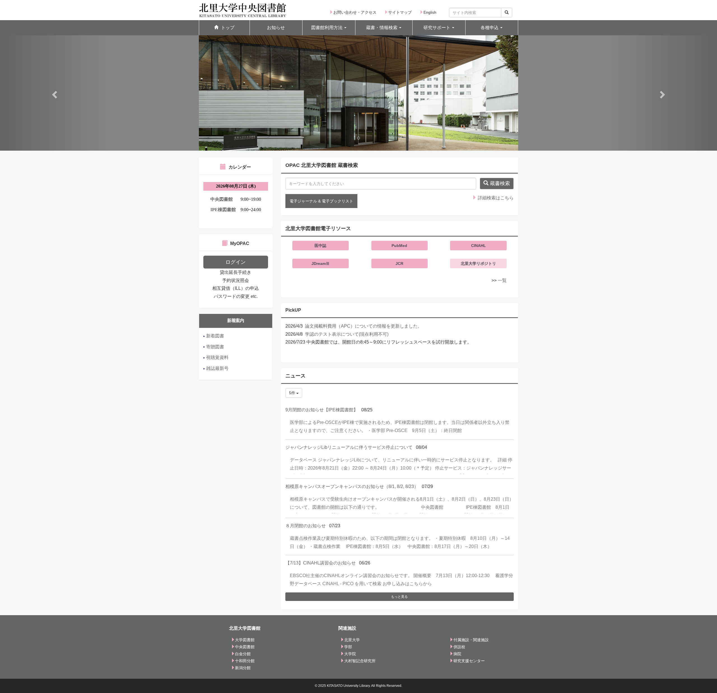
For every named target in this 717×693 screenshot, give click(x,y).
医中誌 (320, 245)
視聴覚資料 (217, 357)
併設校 (459, 647)
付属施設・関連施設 (471, 640)
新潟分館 (243, 668)
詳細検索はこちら (495, 197)
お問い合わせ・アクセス (354, 12)
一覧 (502, 280)
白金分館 (243, 654)
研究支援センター (469, 661)
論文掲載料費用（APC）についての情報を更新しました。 (363, 326)
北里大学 (352, 640)
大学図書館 (245, 640)
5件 (292, 393)
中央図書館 (245, 647)
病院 (457, 654)
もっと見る (399, 597)
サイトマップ (400, 12)
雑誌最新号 (217, 368)
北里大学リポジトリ (478, 263)
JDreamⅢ (320, 263)
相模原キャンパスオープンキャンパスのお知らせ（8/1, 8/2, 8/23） (351, 486)
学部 (348, 647)
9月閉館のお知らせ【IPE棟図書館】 (321, 409)
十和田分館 (245, 661)
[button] (328, 27)
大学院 (350, 654)
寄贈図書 (214, 346)
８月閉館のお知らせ (305, 525)
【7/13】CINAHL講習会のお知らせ (320, 563)
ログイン (235, 262)
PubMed (399, 245)
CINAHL (478, 245)
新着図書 (214, 335)
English (429, 12)
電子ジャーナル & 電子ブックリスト (321, 201)
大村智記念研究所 (360, 661)
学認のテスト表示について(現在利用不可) (346, 334)
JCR (399, 263)
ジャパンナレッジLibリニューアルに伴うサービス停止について (349, 447)
